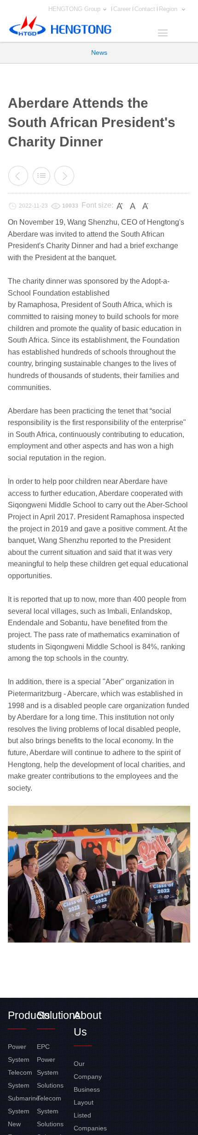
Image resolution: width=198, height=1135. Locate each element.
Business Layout (87, 1096)
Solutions (59, 1015)
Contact (144, 9)
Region (169, 9)
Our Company (88, 1070)
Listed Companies (88, 1122)
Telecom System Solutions (50, 1111)
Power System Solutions (50, 1072)
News (99, 52)
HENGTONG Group (74, 9)
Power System (18, 1053)
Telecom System (20, 1079)
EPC (43, 1046)
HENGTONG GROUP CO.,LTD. (60, 28)
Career (122, 9)
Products (29, 1015)
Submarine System (22, 1104)
